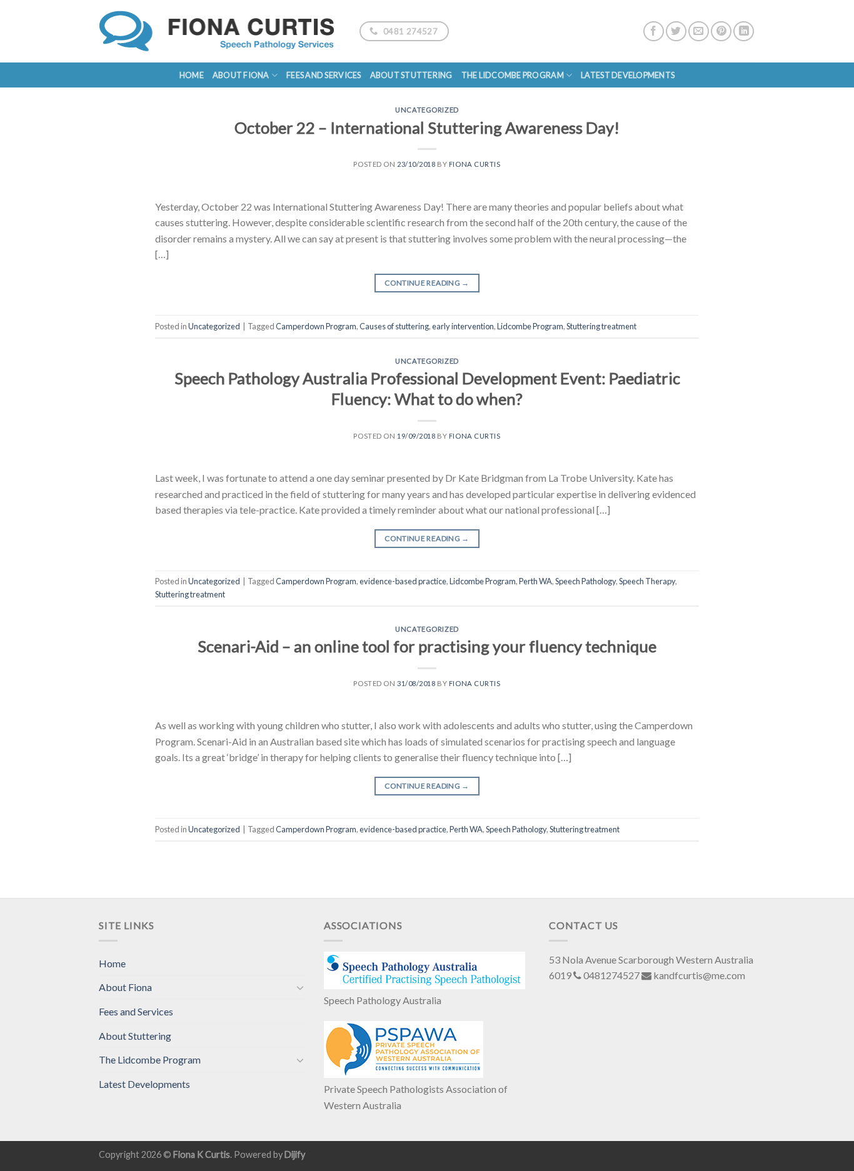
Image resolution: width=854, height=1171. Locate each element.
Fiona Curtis (475, 164)
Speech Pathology (585, 581)
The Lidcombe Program (512, 75)
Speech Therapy (647, 581)
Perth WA (535, 581)
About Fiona (241, 75)
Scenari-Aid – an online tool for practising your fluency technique (427, 646)
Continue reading (427, 282)
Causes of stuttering (394, 326)
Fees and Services (323, 75)
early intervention (463, 326)
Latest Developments (628, 75)
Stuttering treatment (601, 326)
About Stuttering (411, 75)
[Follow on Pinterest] (721, 31)
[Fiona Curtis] (220, 31)
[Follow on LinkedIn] (743, 31)
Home (191, 75)
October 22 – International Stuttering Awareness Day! (427, 127)
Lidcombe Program (530, 326)
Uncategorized (426, 110)
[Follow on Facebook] (653, 31)
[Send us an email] (698, 31)
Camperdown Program (316, 326)
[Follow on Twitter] (676, 31)
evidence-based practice (402, 581)
